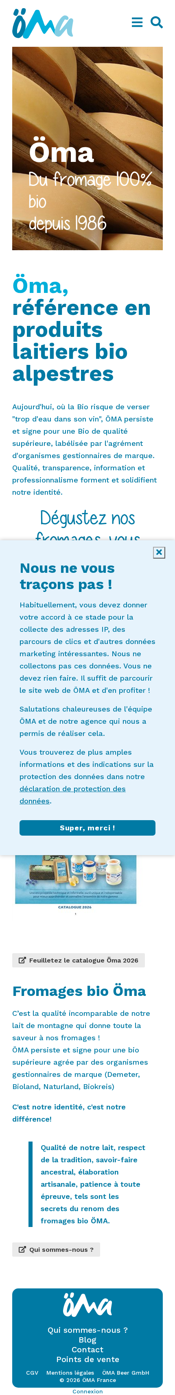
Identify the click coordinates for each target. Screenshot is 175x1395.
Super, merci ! (87, 827)
